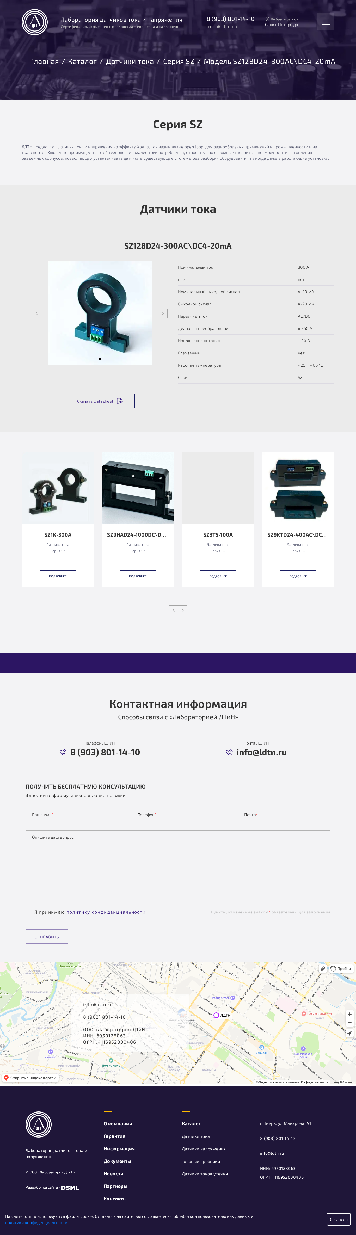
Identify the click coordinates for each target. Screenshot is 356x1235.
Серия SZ (179, 60)
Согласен (339, 1219)
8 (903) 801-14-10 (231, 18)
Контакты (115, 1198)
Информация (119, 1148)
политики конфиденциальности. (36, 1222)
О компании (118, 1123)
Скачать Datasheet (95, 400)
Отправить (47, 936)
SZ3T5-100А (218, 535)
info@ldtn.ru (222, 26)
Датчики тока (130, 60)
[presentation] (36, 313)
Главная (45, 60)
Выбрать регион (284, 19)
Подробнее (58, 576)
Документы (117, 1161)
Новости (114, 1173)
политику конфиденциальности (106, 912)
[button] (100, 359)
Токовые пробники (201, 1161)
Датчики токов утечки (205, 1173)
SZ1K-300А (57, 535)
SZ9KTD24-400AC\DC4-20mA (298, 535)
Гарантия (114, 1136)
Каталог (82, 60)
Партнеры (115, 1186)
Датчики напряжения (204, 1148)
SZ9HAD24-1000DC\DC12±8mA (138, 535)
